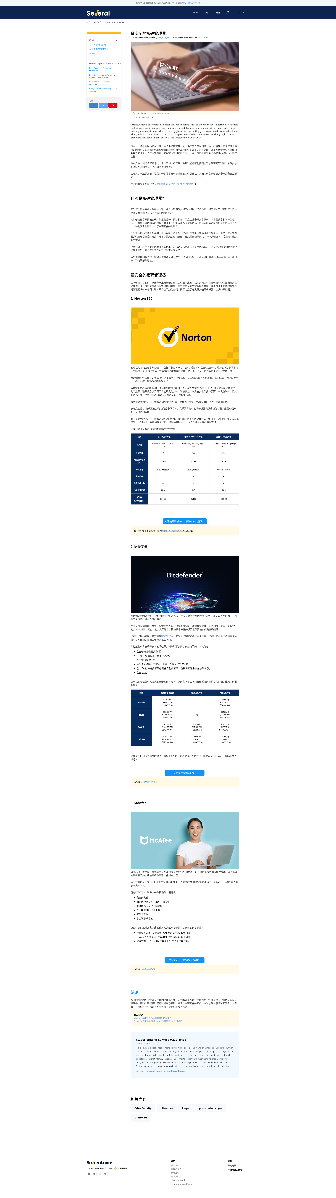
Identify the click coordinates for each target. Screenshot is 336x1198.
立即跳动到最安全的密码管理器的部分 (174, 183)
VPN (137, 629)
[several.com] (98, 13)
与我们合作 (176, 1169)
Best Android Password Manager (99, 83)
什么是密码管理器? (99, 45)
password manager (210, 1108)
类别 (218, 12)
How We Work (178, 1180)
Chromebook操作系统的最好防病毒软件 (153, 1017)
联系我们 (175, 1176)
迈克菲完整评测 (148, 969)
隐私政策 (175, 1172)
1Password (141, 1117)
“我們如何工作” (192, 3)
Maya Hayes (163, 37)
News (195, 12)
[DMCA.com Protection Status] (120, 1168)
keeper (186, 1108)
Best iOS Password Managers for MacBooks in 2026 (102, 76)
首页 (88, 22)
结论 (94, 53)
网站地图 (232, 1165)
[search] (228, 12)
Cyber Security (142, 1108)
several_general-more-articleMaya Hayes (160, 1071)
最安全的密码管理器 (100, 49)
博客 (207, 12)
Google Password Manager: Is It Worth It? (103, 89)
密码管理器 (98, 22)
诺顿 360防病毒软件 (172, 530)
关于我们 (175, 1165)
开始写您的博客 (235, 1169)
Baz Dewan (203, 37)
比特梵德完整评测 (149, 782)
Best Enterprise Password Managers (100, 69)
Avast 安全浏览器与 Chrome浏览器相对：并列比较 (158, 1021)
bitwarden (167, 1108)
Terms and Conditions (181, 1184)
